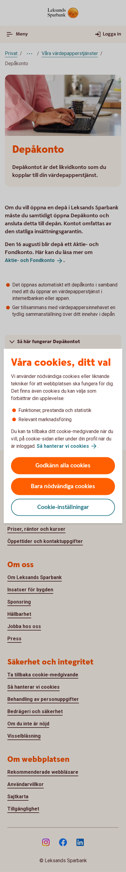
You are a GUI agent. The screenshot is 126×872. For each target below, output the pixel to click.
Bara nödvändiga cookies (63, 486)
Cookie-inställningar (63, 507)
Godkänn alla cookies (63, 466)
